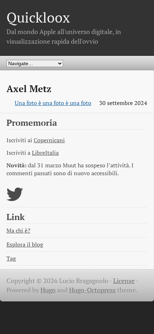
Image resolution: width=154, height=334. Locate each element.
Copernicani (49, 140)
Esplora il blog (24, 244)
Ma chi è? (18, 230)
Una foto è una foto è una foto (53, 103)
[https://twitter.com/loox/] (14, 199)
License (124, 281)
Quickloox (38, 17)
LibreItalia (45, 153)
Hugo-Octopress (92, 290)
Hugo (48, 290)
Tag (11, 258)
